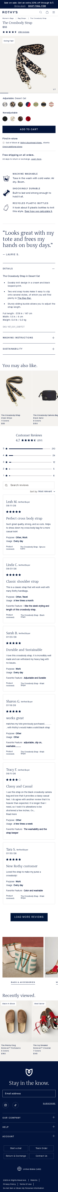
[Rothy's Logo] (9, 12)
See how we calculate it (38, 211)
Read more (11, 814)
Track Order (42, 1148)
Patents (33, 1180)
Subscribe (49, 1103)
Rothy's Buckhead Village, (31, 142)
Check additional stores (12, 146)
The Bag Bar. (24, 298)
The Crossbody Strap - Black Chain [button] (32, 616)
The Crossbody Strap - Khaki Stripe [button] (32, 684)
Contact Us (41, 1155)
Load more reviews (29, 917)
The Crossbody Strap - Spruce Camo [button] (32, 548)
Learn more (36, 159)
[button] (41, 12)
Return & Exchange (16, 1155)
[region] (29, 449)
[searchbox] (29, 485)
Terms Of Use (26, 1184)
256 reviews (23, 32)
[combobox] (42, 491)
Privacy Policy (9, 1184)
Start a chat (15, 1148)
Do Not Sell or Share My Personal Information (23, 1188)
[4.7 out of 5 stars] (9, 32)
